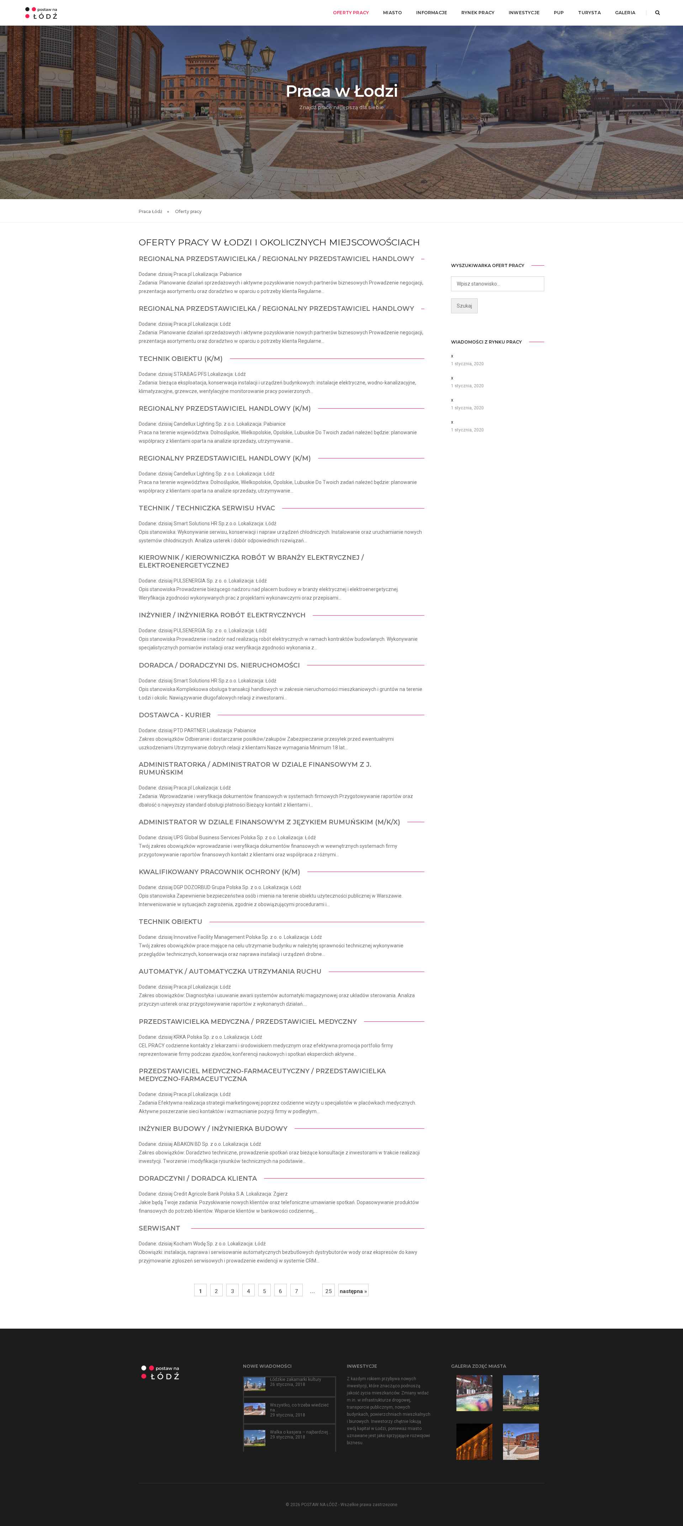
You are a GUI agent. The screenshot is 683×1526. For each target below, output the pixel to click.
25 (328, 1291)
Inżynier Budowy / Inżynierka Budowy (213, 1129)
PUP (559, 12)
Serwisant (161, 1228)
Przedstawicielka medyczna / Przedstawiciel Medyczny (248, 1022)
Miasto (392, 12)
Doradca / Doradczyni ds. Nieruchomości (219, 665)
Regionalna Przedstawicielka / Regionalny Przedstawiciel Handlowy (276, 259)
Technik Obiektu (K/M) (181, 359)
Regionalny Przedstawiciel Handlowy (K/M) (225, 409)
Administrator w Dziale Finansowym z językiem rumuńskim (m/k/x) (269, 822)
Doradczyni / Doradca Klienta (198, 1178)
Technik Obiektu (170, 922)
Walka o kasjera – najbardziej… (300, 1432)
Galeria (625, 12)
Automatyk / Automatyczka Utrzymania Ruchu (230, 971)
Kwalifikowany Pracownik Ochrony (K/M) (219, 872)
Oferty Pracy (351, 12)
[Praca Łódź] (41, 12)
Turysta (589, 12)
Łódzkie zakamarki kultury (295, 1379)
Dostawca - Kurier (175, 715)
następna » (353, 1291)
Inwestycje (524, 12)
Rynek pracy (477, 12)
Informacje (431, 12)
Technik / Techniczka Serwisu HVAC (207, 508)
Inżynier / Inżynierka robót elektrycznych (222, 615)
